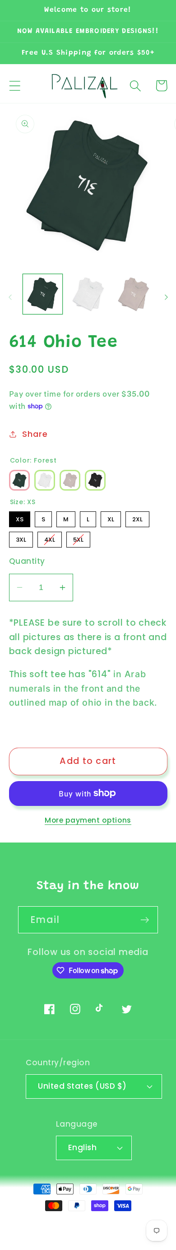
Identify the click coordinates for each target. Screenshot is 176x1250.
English (82, 1147)
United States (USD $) (82, 1086)
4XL (49, 538)
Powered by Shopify (116, 1224)
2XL (137, 517)
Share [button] (34, 434)
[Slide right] (166, 297)
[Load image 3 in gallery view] (133, 294)
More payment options (88, 820)
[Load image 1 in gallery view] (43, 294)
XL (110, 517)
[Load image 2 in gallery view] (88, 294)
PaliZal (65, 1224)
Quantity (27, 561)
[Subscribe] (144, 920)
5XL (78, 538)
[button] (15, 85)
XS (19, 517)
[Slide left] (10, 297)
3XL (20, 538)
